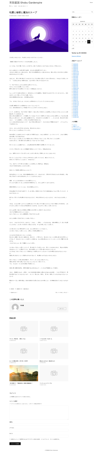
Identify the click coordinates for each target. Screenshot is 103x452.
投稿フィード (76, 126)
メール (11, 427)
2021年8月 (75, 77)
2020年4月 (75, 95)
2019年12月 (76, 101)
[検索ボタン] (92, 12)
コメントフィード (77, 127)
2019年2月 (75, 114)
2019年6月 (75, 111)
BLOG (27, 15)
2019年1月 (75, 115)
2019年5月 (75, 112)
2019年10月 (76, 104)
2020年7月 (75, 91)
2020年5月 (75, 94)
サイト (11, 433)
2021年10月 (76, 74)
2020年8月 (75, 89)
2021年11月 (76, 73)
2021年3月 (75, 85)
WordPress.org (76, 129)
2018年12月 (76, 117)
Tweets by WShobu (76, 56)
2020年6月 (75, 92)
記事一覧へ (61, 308)
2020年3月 (75, 97)
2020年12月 (76, 88)
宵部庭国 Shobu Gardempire (25, 2)
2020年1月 (75, 100)
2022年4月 (75, 67)
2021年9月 (75, 76)
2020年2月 (75, 98)
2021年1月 (75, 86)
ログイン (75, 124)
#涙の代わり (26, 289)
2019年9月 (75, 106)
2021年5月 (75, 82)
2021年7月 (75, 79)
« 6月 (73, 48)
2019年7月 (75, 109)
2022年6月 (75, 64)
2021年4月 (75, 83)
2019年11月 (76, 103)
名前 (11, 422)
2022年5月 (75, 65)
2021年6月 (75, 80)
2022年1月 (75, 70)
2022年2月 (75, 68)
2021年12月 (76, 71)
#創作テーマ (19, 289)
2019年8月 (75, 108)
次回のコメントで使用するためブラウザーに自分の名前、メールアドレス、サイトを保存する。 (35, 439)
